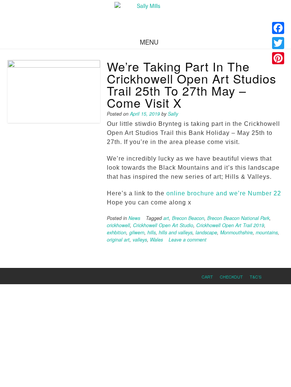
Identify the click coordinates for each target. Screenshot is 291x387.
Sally (173, 113)
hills (151, 232)
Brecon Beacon (188, 218)
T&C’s (255, 277)
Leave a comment (188, 239)
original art (118, 239)
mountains (267, 232)
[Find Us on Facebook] (281, 275)
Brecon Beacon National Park (238, 218)
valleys (140, 239)
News (134, 218)
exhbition (116, 232)
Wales (156, 239)
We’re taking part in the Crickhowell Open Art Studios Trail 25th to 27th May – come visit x (191, 84)
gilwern (136, 232)
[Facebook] (278, 28)
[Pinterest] (278, 58)
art (166, 218)
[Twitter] (278, 43)
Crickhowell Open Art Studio (163, 225)
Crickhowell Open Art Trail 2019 (230, 225)
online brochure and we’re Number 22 (223, 193)
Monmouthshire (236, 232)
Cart (207, 277)
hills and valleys (175, 232)
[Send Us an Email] (273, 275)
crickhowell (118, 225)
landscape (206, 232)
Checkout (231, 277)
